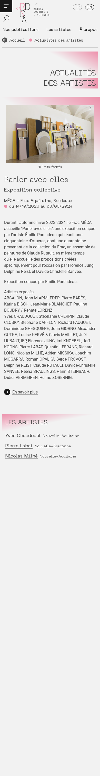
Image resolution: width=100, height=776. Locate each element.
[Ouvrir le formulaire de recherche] (6, 18)
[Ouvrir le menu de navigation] (6, 6)
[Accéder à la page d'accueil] (32, 13)
